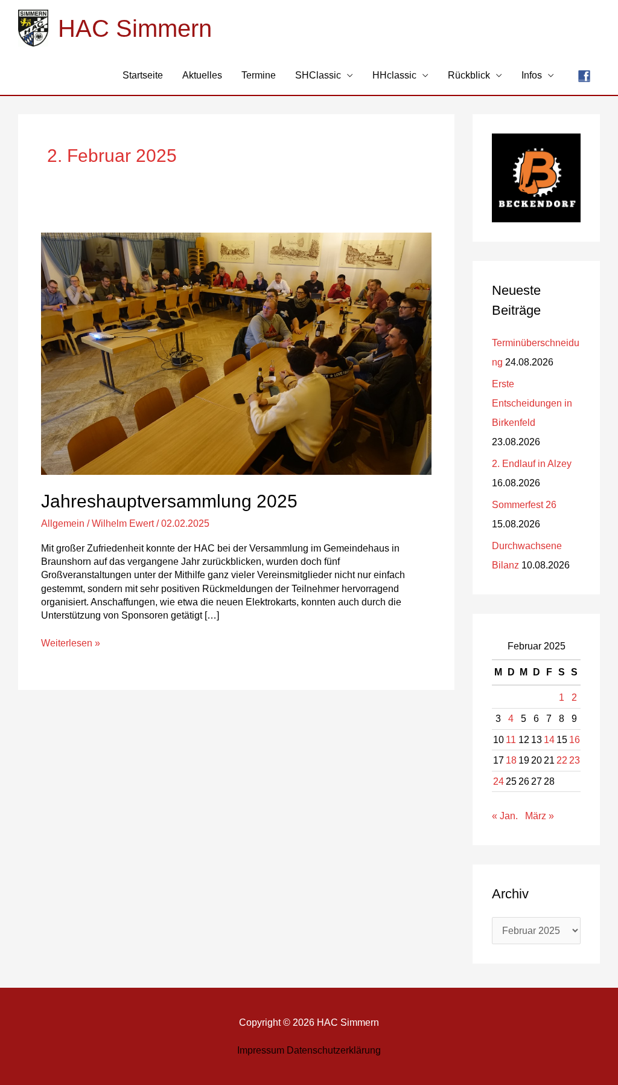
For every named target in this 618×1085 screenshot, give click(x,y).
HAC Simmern (135, 28)
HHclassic (394, 75)
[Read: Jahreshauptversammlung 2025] (236, 354)
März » (539, 816)
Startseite (143, 75)
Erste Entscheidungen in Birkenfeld (532, 403)
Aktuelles (202, 75)
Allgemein (62, 523)
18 (511, 760)
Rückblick (469, 75)
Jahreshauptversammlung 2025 (169, 501)
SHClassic (318, 75)
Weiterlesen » (70, 642)
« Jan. (505, 816)
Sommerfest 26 (524, 505)
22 (561, 760)
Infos (531, 75)
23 (574, 760)
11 (511, 740)
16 (574, 740)
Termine (258, 75)
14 (549, 740)
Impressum (260, 1050)
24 (498, 781)
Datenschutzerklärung (334, 1050)
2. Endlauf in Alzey (532, 464)
